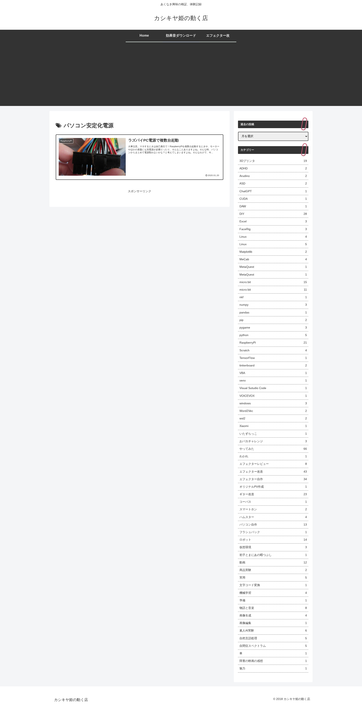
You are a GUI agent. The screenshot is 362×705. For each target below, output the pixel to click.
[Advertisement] (181, 76)
